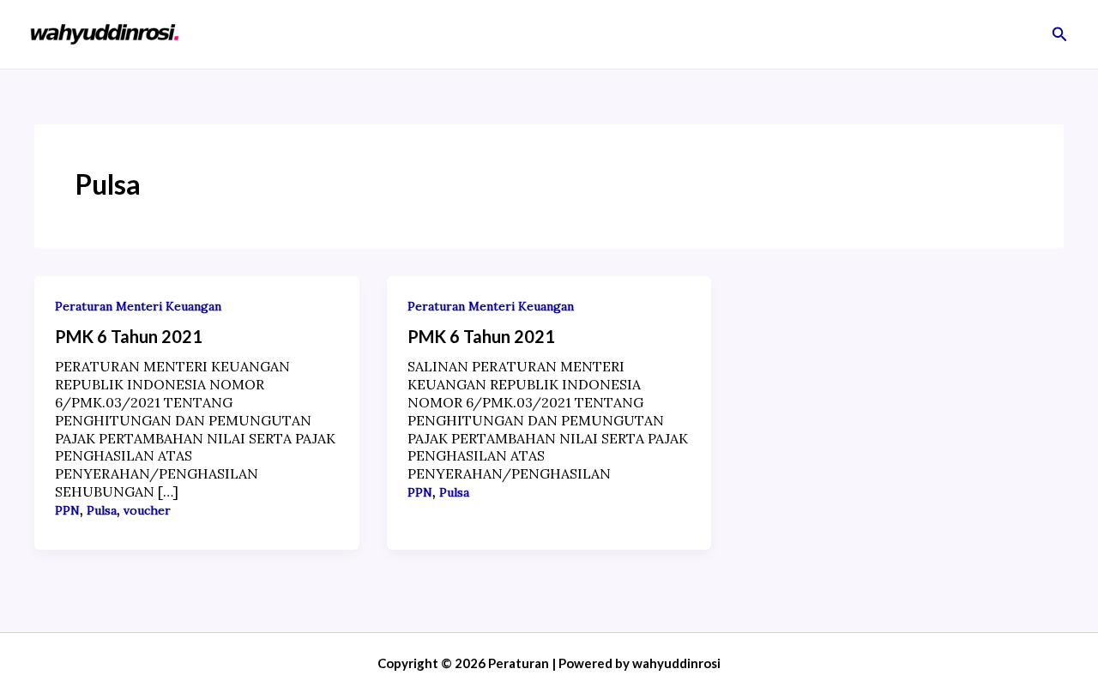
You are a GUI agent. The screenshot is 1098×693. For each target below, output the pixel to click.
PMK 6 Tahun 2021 (128, 336)
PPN (67, 510)
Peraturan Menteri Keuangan (138, 306)
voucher (147, 510)
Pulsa (102, 510)
